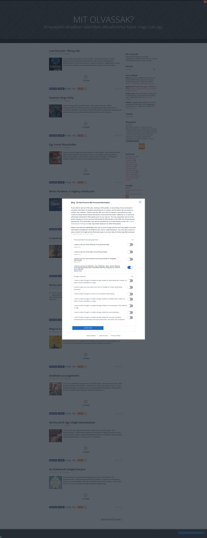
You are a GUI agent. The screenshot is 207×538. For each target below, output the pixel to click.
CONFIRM (88, 328)
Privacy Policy (115, 335)
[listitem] (103, 240)
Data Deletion (91, 335)
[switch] (130, 244)
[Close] (141, 203)
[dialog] (103, 269)
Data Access (103, 335)
